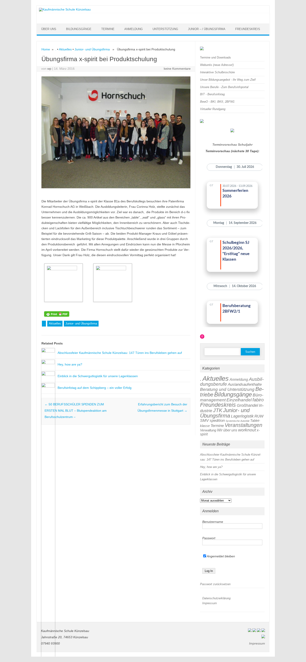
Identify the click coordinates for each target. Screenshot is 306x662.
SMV (204, 420)
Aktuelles (65, 49)
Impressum (209, 603)
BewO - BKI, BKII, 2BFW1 (217, 101)
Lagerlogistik (242, 416)
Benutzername (212, 522)
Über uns (48, 29)
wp (49, 68)
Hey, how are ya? (70, 364)
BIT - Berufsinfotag (212, 94)
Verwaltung (208, 430)
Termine (107, 29)
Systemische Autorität (237, 421)
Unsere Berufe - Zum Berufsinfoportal (224, 87)
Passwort (208, 538)
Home (45, 49)
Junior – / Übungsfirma (206, 29)
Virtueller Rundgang (212, 109)
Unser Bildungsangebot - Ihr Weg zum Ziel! (228, 79)
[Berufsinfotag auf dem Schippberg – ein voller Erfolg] (48, 386)
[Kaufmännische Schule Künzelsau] (65, 9)
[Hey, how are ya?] (48, 363)
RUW (258, 416)
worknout (247, 430)
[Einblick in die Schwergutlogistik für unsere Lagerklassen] (48, 374)
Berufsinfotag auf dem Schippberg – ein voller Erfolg (94, 387)
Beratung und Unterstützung (227, 389)
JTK (217, 410)
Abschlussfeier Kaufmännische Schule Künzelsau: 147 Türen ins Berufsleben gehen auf (120, 353)
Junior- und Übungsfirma (92, 49)
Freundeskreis (247, 29)
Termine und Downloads (215, 57)
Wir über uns (227, 430)
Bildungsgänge (78, 29)
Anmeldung (133, 29)
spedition (217, 420)
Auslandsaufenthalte (245, 384)
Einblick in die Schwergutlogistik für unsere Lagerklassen (98, 376)
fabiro (258, 399)
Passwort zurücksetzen (215, 584)
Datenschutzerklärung (216, 598)
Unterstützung (165, 29)
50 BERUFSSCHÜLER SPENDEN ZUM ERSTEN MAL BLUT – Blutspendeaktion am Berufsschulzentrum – (76, 410)
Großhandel (247, 405)
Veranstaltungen (243, 425)
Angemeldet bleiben (220, 556)
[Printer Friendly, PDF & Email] (56, 313)
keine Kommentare (177, 68)
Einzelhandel (239, 400)
